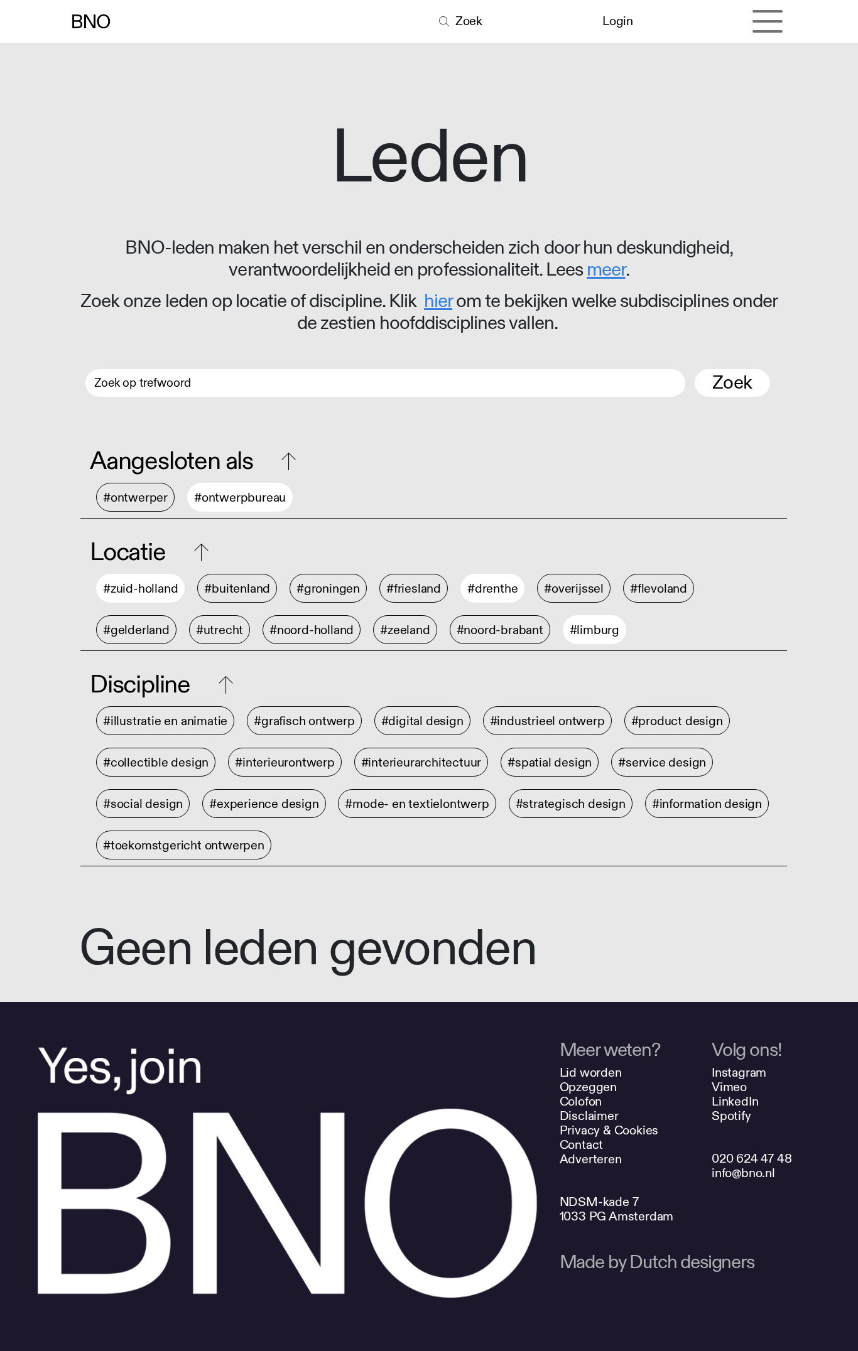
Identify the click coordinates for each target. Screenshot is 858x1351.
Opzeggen (588, 1087)
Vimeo (729, 1087)
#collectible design (156, 762)
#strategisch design (571, 804)
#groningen (328, 588)
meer (606, 270)
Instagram (739, 1072)
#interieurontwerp (285, 762)
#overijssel (574, 588)
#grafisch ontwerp (304, 721)
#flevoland (658, 588)
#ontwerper (135, 497)
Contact (582, 1145)
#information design (707, 804)
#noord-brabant (500, 630)
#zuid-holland (140, 588)
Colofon (581, 1101)
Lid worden (591, 1072)
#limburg (594, 630)
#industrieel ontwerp (547, 721)
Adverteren (591, 1159)
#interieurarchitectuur (421, 762)
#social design (143, 804)
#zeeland (405, 630)
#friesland (413, 588)
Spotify (731, 1116)
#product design (677, 721)
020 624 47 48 (751, 1158)
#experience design (263, 804)
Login (617, 21)
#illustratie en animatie (165, 721)
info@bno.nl (743, 1173)
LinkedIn (735, 1101)
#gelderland (136, 630)
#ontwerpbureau (240, 497)
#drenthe (492, 588)
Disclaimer (589, 1116)
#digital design (422, 721)
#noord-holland (311, 630)
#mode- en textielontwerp (417, 804)
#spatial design (550, 762)
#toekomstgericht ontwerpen (183, 845)
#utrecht (219, 630)
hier (438, 301)
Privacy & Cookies (609, 1130)
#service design (662, 762)
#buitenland (237, 588)
